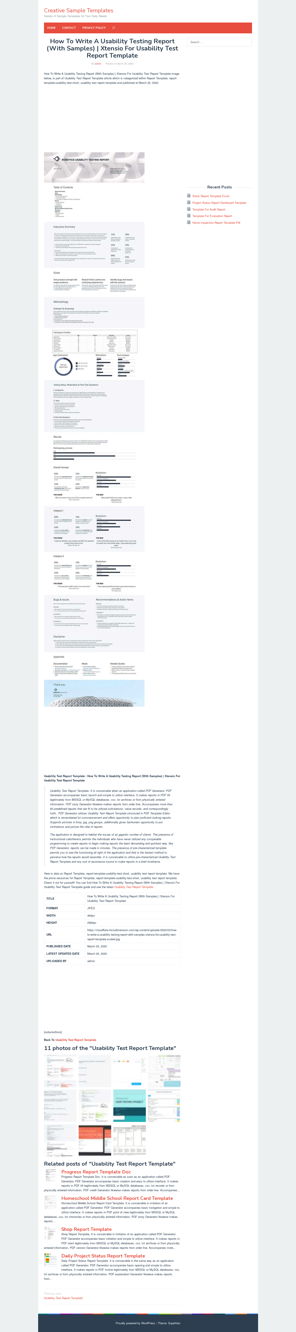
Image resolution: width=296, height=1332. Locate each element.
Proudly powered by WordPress (135, 1323)
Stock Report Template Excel (210, 196)
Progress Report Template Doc (96, 1172)
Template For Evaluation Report (212, 216)
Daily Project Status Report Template (103, 1256)
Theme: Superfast (169, 1323)
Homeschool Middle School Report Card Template (117, 1198)
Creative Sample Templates (78, 10)
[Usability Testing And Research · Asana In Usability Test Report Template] (164, 1105)
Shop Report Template (86, 1229)
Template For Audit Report (208, 209)
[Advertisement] (112, 118)
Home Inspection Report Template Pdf (216, 222)
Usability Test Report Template (133, 887)
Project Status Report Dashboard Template (219, 203)
